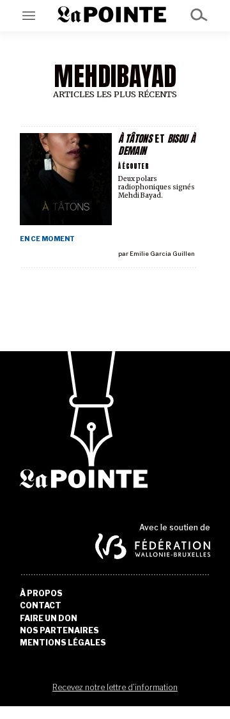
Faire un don (48, 618)
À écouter (133, 166)
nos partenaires (59, 630)
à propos (41, 593)
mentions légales (63, 642)
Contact (40, 605)
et (156, 144)
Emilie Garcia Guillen (162, 253)
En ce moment (47, 239)
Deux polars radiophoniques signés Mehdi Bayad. (156, 187)
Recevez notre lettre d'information (115, 687)
